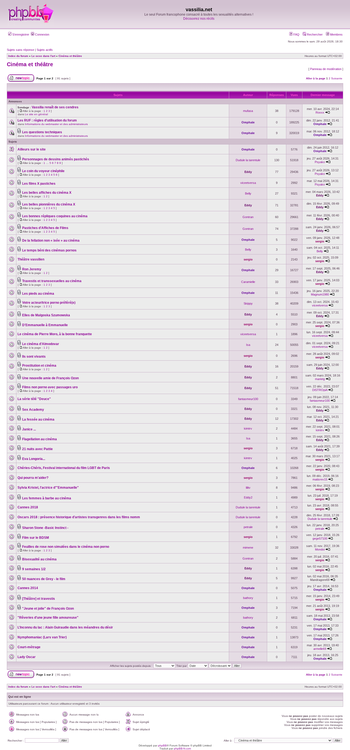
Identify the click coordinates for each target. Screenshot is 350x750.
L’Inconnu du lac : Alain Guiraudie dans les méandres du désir (65, 627)
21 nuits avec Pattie (37, 449)
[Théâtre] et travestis (38, 599)
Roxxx (320, 112)
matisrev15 (320, 479)
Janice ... (29, 429)
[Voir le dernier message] (327, 112)
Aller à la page (315, 78)
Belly (248, 193)
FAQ (296, 34)
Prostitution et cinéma (39, 365)
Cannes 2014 (28, 588)
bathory (248, 598)
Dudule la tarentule (248, 160)
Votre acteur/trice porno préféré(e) (48, 303)
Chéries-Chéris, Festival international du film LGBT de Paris (64, 468)
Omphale (248, 122)
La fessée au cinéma (38, 419)
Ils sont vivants (34, 356)
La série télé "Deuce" (34, 399)
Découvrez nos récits (198, 19)
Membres (336, 34)
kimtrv (248, 428)
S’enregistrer (20, 34)
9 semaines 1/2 (34, 569)
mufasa (248, 110)
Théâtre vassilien (31, 259)
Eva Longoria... (33, 459)
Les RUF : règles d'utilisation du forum (47, 120)
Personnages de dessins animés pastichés (55, 159)
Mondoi (320, 549)
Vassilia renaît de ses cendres (55, 107)
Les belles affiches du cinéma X (46, 193)
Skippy (248, 303)
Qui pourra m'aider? (33, 478)
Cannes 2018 (28, 507)
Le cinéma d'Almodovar (40, 344)
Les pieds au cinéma (38, 294)
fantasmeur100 (248, 399)
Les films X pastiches (39, 184)
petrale (248, 527)
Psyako (320, 162)
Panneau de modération (326, 69)
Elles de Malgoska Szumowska (46, 315)
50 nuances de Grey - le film (43, 579)
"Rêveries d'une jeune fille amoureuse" (48, 617)
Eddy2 (248, 497)
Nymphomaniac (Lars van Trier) (42, 637)
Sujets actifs (45, 49)
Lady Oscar (27, 657)
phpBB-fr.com (182, 748)
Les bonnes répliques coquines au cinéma (55, 216)
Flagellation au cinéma (39, 439)
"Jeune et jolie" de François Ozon (48, 608)
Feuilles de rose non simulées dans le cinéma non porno (65, 547)
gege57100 (320, 538)
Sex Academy (33, 410)
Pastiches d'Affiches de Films (45, 228)
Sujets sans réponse (20, 49)
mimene (248, 547)
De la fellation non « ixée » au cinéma (51, 240)
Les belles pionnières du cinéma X (48, 204)
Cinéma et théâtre (30, 64)
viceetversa (248, 182)
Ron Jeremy (31, 269)
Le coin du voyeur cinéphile (43, 171)
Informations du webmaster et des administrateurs (56, 124)
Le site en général (36, 114)
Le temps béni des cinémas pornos (49, 250)
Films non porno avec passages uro (50, 387)
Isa (248, 344)
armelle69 (319, 648)
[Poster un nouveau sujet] (21, 80)
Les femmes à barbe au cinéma (46, 498)
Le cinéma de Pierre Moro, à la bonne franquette (55, 334)
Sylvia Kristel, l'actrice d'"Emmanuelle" (48, 488)
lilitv (248, 487)
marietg (320, 379)
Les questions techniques (42, 132)
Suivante (336, 78)
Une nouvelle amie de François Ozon (50, 378)
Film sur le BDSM (35, 538)
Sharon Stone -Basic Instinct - (45, 528)
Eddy (248, 171)
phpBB (162, 745)
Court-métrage (29, 647)
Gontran (248, 217)
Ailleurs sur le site (32, 149)
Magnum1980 (320, 294)
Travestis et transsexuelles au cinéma (51, 281)
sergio (319, 241)
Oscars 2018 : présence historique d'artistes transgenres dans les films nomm (79, 517)
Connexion (41, 34)
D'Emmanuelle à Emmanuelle (45, 325)
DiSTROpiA (319, 390)
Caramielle (248, 281)
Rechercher (314, 34)
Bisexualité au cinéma (39, 559)
